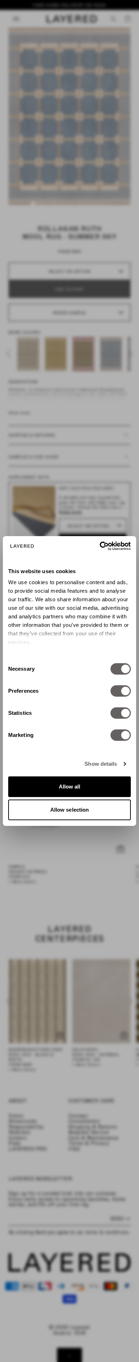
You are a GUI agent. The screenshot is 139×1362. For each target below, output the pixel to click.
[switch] (120, 691)
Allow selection (69, 810)
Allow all (70, 787)
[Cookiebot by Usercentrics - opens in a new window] (100, 546)
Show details (100, 764)
